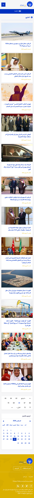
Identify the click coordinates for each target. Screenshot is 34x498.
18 (7, 436)
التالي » (18, 407)
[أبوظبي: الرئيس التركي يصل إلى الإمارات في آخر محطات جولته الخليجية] (17, 122)
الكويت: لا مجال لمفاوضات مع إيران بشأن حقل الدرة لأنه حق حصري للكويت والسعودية (18, 291)
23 (18, 439)
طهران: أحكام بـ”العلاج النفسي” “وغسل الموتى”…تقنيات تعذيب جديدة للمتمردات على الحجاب (17, 105)
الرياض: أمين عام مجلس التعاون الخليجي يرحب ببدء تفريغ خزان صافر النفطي (17, 75)
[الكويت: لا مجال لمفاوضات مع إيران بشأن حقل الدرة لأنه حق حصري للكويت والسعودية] (17, 278)
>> (12, 407)
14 (22, 436)
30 (22, 443)
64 (11, 398)
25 (11, 439)
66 (30, 403)
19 (3, 436)
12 (29, 436)
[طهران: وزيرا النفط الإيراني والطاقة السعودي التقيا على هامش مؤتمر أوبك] (17, 372)
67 (24, 403)
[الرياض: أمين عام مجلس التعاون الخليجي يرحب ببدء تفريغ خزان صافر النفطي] (17, 62)
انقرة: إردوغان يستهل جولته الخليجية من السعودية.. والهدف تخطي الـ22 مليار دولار (19, 229)
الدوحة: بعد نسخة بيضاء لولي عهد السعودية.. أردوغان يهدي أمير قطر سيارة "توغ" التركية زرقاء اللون (17, 167)
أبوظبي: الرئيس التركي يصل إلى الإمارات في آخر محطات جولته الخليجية (18, 135)
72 (25, 407)
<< (30, 398)
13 (25, 436)
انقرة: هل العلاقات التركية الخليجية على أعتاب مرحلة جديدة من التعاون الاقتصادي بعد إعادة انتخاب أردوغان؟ (18, 260)
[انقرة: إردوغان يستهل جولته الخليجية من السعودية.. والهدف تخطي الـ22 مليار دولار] (17, 216)
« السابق (23, 398)
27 (3, 439)
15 (18, 436)
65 (5, 398)
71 (30, 407)
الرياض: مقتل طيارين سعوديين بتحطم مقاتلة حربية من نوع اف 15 (18, 45)
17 (11, 436)
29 (25, 443)
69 (14, 403)
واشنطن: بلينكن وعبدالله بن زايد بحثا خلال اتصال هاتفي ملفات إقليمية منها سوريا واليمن (17, 354)
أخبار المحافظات (27, 468)
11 (3, 433)
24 (14, 439)
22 (22, 439)
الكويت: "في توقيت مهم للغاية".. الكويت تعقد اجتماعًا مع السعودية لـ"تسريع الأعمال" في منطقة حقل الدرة (17, 323)
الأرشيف (17, 468)
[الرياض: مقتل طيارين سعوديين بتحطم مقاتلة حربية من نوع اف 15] (17, 31)
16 (14, 436)
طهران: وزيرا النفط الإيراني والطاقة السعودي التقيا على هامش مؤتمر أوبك (17, 385)
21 (25, 439)
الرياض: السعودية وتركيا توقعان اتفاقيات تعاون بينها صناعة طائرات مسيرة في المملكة (18, 198)
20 (29, 439)
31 (18, 443)
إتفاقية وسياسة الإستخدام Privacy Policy (23, 481)
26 (7, 439)
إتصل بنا (31, 476)
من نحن (25, 476)
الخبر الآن (30, 489)
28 (29, 443)
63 (16, 398)
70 (8, 403)
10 (7, 433)
